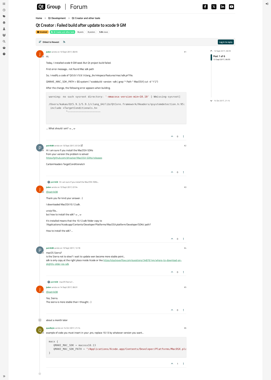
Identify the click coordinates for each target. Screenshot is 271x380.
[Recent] (4, 10)
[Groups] (4, 35)
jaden (48, 51)
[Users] (4, 28)
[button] (4, 376)
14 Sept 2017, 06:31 (68, 287)
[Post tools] (183, 136)
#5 (185, 287)
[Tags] (4, 16)
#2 (185, 145)
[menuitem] (267, 3)
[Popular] (4, 22)
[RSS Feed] (64, 42)
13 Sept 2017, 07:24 (71, 145)
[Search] (4, 41)
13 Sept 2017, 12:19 (71, 248)
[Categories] (4, 3)
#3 (185, 187)
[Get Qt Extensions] (4, 47)
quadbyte (50, 328)
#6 (185, 328)
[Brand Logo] (62, 7)
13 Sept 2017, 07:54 (68, 187)
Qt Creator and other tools (63, 31)
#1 (185, 51)
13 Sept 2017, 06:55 (68, 51)
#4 (185, 248)
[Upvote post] (172, 136)
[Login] (267, 3)
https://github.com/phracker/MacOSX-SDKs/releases (74, 158)
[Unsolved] (4, 53)
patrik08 (50, 145)
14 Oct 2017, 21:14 (72, 328)
